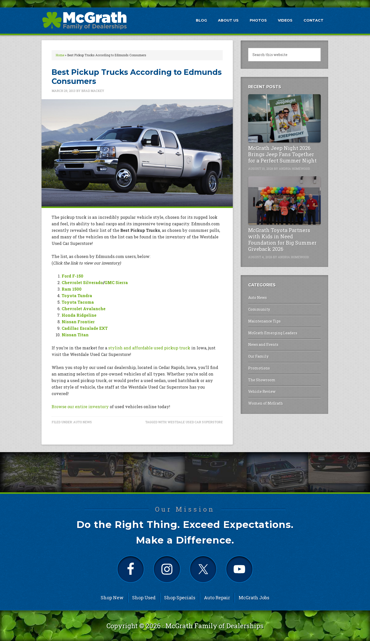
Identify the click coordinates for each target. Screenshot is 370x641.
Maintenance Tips (264, 321)
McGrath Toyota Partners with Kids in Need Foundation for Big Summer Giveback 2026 (282, 239)
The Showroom (262, 380)
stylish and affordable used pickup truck (149, 347)
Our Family (258, 356)
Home (60, 55)
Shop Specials (179, 598)
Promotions (259, 368)
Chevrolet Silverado (82, 282)
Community (259, 309)
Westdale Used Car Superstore (195, 422)
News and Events (263, 344)
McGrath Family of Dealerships (214, 625)
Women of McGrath (265, 403)
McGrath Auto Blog (84, 20)
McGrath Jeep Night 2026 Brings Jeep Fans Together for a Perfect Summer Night (282, 154)
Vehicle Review (262, 391)
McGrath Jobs (254, 598)
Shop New (112, 598)
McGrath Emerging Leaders (272, 333)
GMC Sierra (116, 282)
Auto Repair (217, 598)
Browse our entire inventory (80, 406)
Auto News (82, 422)
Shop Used (144, 598)
